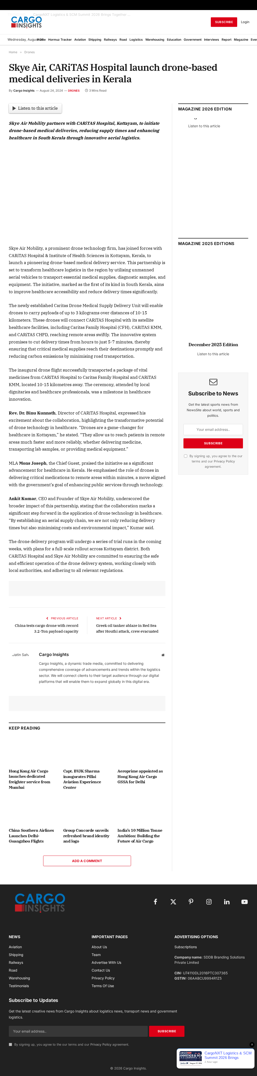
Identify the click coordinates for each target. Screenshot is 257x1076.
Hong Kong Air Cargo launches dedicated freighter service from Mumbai (29, 779)
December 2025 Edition (213, 344)
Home (41, 39)
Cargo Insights (24, 90)
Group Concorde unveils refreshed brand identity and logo (86, 836)
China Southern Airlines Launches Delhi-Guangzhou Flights (31, 836)
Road (123, 39)
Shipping (94, 39)
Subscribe (224, 22)
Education (174, 39)
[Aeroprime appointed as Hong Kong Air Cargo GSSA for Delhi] (141, 751)
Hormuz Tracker (60, 39)
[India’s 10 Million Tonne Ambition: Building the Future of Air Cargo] (141, 810)
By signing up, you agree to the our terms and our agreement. (215, 461)
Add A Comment (87, 861)
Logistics (136, 39)
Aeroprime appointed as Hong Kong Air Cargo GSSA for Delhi (140, 776)
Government (193, 39)
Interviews (211, 39)
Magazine (241, 39)
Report (226, 39)
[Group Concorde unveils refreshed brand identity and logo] (87, 810)
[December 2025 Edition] (213, 299)
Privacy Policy (224, 461)
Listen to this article (38, 108)
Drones (74, 90)
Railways (110, 39)
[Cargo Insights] (27, 22)
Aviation (80, 39)
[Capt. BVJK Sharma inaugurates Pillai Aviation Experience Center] (87, 751)
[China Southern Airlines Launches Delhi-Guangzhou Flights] (33, 810)
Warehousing (154, 39)
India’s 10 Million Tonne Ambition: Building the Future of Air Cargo (139, 836)
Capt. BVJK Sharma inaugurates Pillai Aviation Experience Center (82, 779)
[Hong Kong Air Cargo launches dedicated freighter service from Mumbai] (33, 751)
